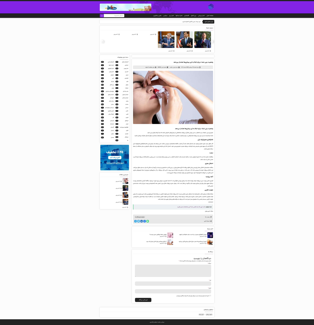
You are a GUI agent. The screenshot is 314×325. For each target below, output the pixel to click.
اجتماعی (121, 65)
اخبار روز (171, 16)
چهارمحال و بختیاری (108, 91)
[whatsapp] (147, 221)
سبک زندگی (108, 101)
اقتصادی (186, 16)
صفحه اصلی (210, 16)
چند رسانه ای (122, 91)
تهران (108, 88)
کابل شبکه (201, 314)
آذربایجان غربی (108, 62)
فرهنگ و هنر (107, 114)
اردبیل (122, 75)
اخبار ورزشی (201, 16)
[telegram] (138, 221)
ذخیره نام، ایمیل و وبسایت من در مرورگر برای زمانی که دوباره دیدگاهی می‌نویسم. (192, 296)
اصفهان (108, 75)
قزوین (122, 117)
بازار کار (108, 81)
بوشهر (122, 85)
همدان (108, 137)
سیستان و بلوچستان (108, 107)
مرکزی (108, 134)
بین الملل (193, 16)
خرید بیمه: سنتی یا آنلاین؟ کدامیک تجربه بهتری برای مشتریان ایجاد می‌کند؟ (184, 22)
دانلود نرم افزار (209, 314)
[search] (102, 15)
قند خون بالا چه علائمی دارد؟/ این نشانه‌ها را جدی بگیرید (191, 207)
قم (108, 117)
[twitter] (135, 221)
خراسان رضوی (108, 94)
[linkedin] (141, 221)
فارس (122, 114)
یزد (122, 140)
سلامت (171, 67)
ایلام (122, 81)
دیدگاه (209, 263)
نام (210, 280)
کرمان (122, 124)
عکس (122, 111)
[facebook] (144, 221)
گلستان (108, 127)
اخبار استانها (179, 16)
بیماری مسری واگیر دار (139, 217)
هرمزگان (122, 137)
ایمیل (209, 288)
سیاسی (165, 16)
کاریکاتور (122, 121)
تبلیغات (122, 88)
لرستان (108, 130)
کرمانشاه (108, 124)
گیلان (122, 130)
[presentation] (212, 42)
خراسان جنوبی (122, 94)
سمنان (107, 104)
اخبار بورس (122, 68)
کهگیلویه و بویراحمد (122, 127)
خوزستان (108, 98)
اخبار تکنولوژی (108, 68)
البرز (107, 78)
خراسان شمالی (122, 98)
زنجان (122, 101)
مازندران (122, 134)
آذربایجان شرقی (122, 62)
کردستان (108, 121)
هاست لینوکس (157, 322)
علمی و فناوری (157, 16)
